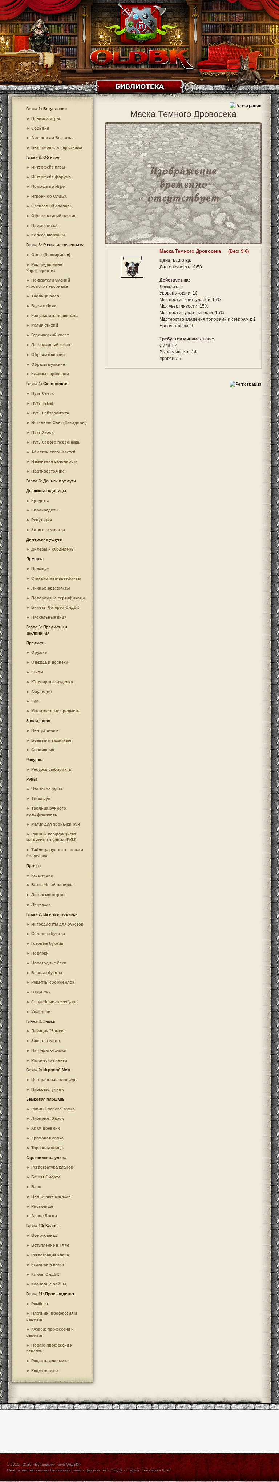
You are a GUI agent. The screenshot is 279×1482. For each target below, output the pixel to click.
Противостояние (48, 471)
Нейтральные (44, 730)
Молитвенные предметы (55, 711)
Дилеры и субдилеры (52, 549)
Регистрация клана (50, 1255)
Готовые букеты (47, 943)
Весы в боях (43, 306)
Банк (36, 1187)
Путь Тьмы (42, 403)
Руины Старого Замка (53, 1109)
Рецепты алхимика (50, 1360)
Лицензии (41, 904)
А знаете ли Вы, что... (52, 137)
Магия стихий (44, 325)
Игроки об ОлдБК (49, 196)
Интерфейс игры (48, 167)
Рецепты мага (44, 1370)
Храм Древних (45, 1128)
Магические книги (49, 1060)
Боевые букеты (46, 973)
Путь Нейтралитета (50, 413)
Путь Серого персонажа (55, 442)
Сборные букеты (48, 933)
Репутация (41, 520)
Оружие (39, 652)
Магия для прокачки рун (55, 824)
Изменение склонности (54, 461)
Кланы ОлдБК (45, 1274)
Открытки (41, 992)
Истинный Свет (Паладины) (59, 422)
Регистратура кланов (52, 1167)
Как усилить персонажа (54, 315)
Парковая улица (47, 1089)
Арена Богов (44, 1216)
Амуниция (41, 691)
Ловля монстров (48, 894)
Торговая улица (47, 1148)
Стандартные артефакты (56, 578)
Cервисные (42, 750)
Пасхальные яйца (48, 617)
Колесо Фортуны (48, 235)
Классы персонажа (50, 374)
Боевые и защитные (51, 740)
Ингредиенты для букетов (57, 924)
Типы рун (40, 798)
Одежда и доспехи (49, 662)
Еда (35, 701)
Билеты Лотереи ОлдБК (55, 607)
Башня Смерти (45, 1177)
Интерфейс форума (51, 177)
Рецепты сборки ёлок (52, 982)
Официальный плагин (54, 216)
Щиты (37, 672)
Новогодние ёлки (48, 963)
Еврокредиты (44, 510)
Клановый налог (48, 1264)
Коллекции (42, 875)
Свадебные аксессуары (54, 1002)
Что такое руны (46, 789)
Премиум (40, 568)
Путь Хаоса (42, 432)
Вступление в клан (50, 1245)
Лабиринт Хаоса (47, 1118)
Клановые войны (48, 1284)
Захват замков (45, 1040)
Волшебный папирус (52, 885)
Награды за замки (48, 1050)
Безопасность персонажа (56, 147)
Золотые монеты (48, 529)
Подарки (40, 953)
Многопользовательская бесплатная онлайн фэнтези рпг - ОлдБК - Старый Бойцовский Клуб (88, 1470)
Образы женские (48, 354)
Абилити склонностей (53, 452)
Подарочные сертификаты (58, 598)
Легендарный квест (50, 345)
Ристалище (42, 1206)
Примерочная (44, 225)
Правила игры (45, 118)
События (40, 128)
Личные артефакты (50, 588)
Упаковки (40, 1011)
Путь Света (42, 393)
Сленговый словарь (51, 206)
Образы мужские (48, 364)
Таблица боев (45, 296)
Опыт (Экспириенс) (50, 254)
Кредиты (40, 500)
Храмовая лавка (47, 1138)
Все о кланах (44, 1235)
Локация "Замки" (48, 1031)
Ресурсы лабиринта (51, 769)
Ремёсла (39, 1303)
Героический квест (50, 335)
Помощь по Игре (48, 186)
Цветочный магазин (51, 1196)
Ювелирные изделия (52, 682)
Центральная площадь (54, 1079)
